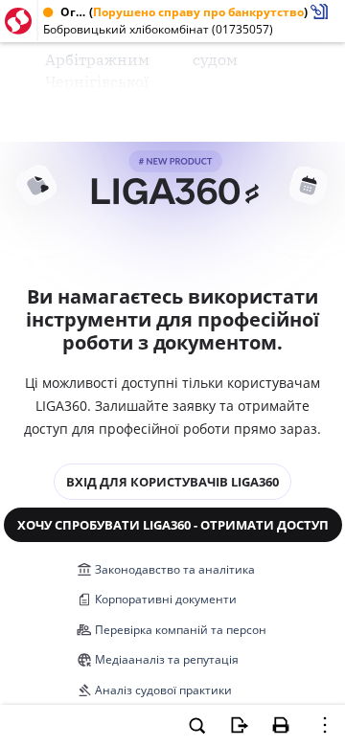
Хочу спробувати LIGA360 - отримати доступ (173, 524)
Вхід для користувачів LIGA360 (172, 481)
